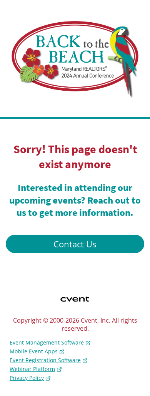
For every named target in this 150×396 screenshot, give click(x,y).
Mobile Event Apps (34, 351)
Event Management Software (47, 342)
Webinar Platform (32, 369)
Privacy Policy (27, 377)
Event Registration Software (45, 360)
